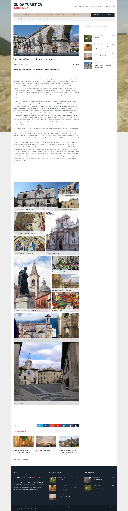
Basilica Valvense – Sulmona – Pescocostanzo (103, 66)
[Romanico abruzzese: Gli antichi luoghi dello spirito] (23, 442)
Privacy (112, 507)
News (50, 15)
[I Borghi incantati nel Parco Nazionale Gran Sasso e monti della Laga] (69, 442)
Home (18, 15)
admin (17, 64)
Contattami (76, 15)
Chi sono (27, 15)
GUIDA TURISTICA (27, 6)
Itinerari (39, 15)
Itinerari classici (74, 64)
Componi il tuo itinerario (102, 15)
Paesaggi (96, 37)
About (107, 507)
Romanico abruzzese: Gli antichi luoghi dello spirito (22, 451)
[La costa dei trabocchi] (46, 442)
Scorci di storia (97, 479)
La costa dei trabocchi (44, 450)
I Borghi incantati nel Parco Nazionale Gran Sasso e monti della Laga (69, 452)
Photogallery (62, 15)
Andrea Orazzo (39, 509)
